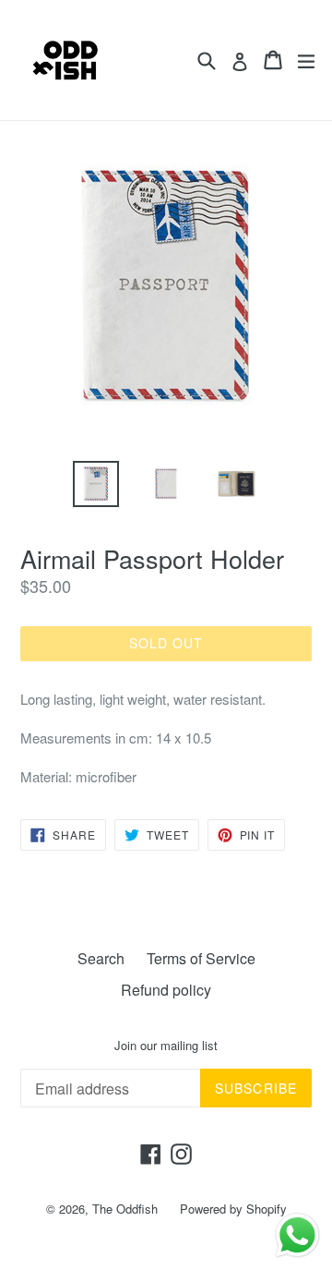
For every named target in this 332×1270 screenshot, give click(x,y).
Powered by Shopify (233, 1208)
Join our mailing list (166, 1045)
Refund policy (166, 989)
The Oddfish (125, 1208)
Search (101, 958)
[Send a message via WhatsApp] (297, 1235)
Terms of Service (201, 958)
